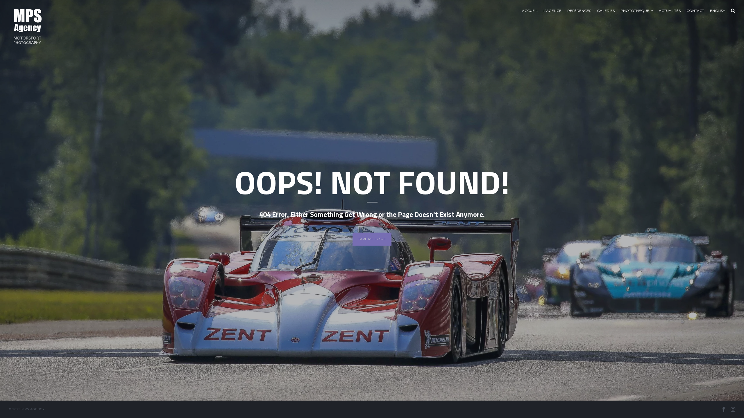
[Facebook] (723, 409)
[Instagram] (733, 409)
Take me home (372, 239)
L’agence (552, 10)
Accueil (530, 10)
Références (579, 10)
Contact (695, 10)
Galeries (606, 10)
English (717, 10)
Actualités (670, 10)
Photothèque (634, 10)
